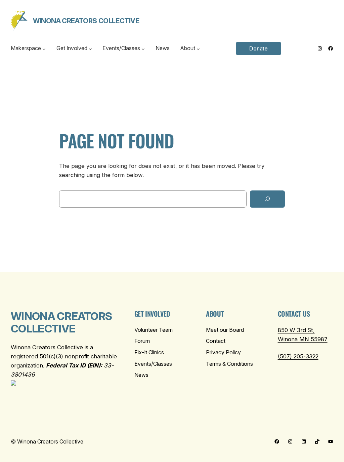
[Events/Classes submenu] (143, 48)
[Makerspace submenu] (44, 48)
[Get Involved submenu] (90, 48)
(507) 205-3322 (298, 356)
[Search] (267, 199)
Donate (258, 48)
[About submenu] (198, 48)
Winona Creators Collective (86, 21)
